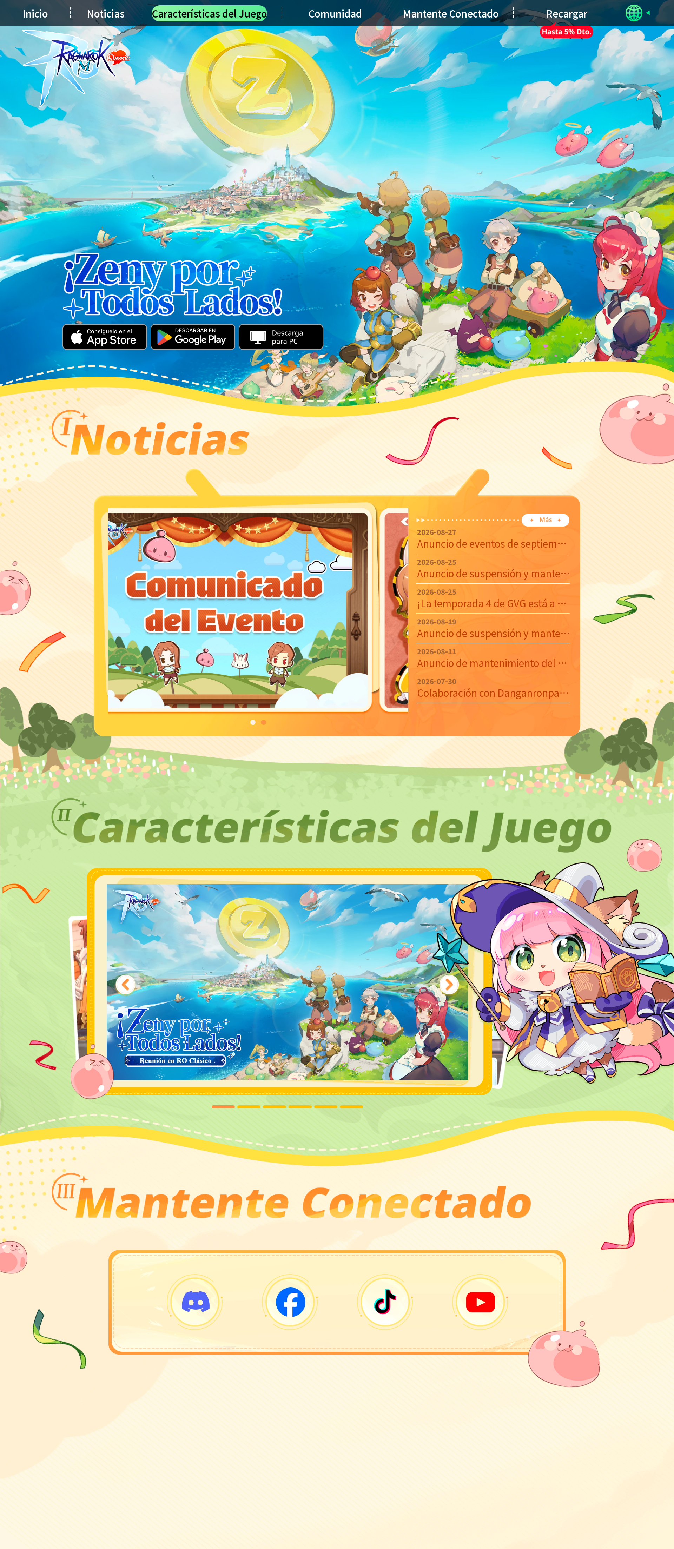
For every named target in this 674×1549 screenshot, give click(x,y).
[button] (253, 722)
